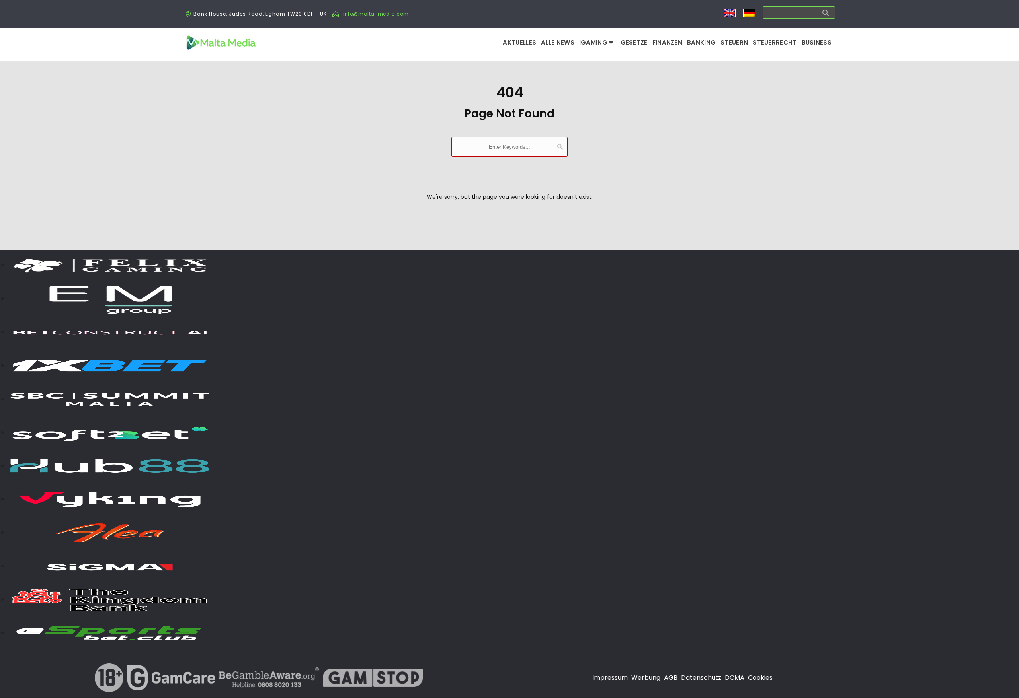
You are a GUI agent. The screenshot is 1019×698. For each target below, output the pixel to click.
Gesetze (634, 42)
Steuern (734, 42)
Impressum (610, 677)
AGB (670, 677)
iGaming (594, 42)
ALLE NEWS (557, 42)
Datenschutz (701, 677)
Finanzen (667, 42)
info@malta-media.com (376, 13)
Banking (701, 42)
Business (817, 42)
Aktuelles (519, 42)
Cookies (760, 677)
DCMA (734, 677)
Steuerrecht (774, 42)
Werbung (645, 677)
